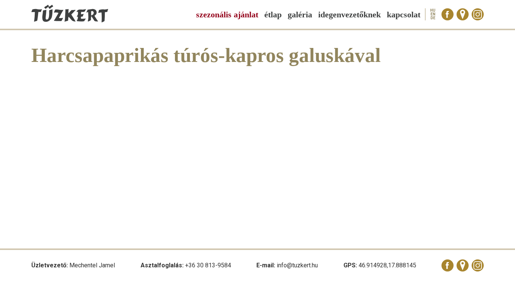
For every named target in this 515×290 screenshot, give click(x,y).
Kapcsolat (403, 14)
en (433, 14)
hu (432, 10)
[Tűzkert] (69, 20)
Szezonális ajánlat (227, 14)
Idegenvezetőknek (349, 14)
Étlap (273, 14)
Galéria (300, 14)
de (433, 18)
